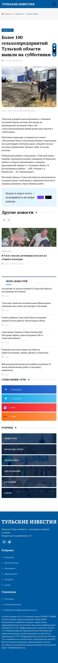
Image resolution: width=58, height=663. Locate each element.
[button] (4, 220)
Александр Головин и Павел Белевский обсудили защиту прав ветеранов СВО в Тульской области (22, 335)
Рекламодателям (12, 604)
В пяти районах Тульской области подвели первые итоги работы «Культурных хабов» (24, 319)
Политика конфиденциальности (20, 610)
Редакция (9, 599)
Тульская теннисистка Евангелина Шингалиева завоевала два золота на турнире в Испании (26, 305)
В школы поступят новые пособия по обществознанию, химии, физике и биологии (25, 351)
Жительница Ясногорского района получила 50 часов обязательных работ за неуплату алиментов (26, 367)
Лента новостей (16, 281)
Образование (10, 574)
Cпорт (7, 585)
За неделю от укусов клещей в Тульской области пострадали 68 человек (27, 290)
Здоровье (9, 579)
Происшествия (11, 563)
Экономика (9, 568)
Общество (19, 14)
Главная (8, 14)
